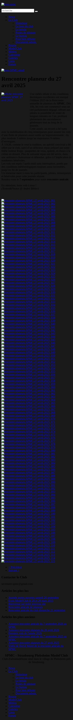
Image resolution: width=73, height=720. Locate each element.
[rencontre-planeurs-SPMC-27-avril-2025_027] (28, 282)
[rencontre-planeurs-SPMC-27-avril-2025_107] (28, 535)
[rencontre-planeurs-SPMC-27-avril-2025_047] (28, 346)
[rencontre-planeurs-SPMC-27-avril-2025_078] (28, 444)
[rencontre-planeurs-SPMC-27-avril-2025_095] (28, 497)
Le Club (13, 19)
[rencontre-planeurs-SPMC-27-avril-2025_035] (28, 308)
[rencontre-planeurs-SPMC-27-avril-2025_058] (28, 380)
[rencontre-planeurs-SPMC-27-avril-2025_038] (28, 317)
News (12, 16)
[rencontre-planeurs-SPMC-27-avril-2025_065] (28, 402)
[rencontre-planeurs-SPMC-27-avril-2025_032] (28, 298)
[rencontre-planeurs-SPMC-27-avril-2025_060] (28, 387)
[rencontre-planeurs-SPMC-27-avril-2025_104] (28, 526)
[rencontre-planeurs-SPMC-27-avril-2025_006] (28, 216)
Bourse (12, 45)
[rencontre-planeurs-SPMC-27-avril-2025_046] (28, 342)
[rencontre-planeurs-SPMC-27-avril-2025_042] (28, 330)
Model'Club (15, 48)
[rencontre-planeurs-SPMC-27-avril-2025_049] (28, 352)
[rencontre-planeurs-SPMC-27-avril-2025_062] (28, 393)
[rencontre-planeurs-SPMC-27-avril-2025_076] (28, 437)
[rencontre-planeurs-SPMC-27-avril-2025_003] (28, 206)
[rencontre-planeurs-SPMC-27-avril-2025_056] (28, 374)
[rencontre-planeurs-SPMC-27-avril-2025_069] (28, 415)
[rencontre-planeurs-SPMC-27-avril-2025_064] (28, 399)
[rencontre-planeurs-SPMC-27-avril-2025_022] (28, 266)
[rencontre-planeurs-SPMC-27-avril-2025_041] (28, 327)
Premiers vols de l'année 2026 (25, 633)
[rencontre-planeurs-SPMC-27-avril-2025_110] (28, 545)
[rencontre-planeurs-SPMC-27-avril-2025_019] (28, 257)
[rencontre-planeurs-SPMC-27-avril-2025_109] (28, 542)
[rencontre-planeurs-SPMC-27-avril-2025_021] (28, 263)
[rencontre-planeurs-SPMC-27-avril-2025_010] (28, 228)
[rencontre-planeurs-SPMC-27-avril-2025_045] (28, 339)
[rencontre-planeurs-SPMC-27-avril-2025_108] (28, 539)
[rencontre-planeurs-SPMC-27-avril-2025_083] (28, 459)
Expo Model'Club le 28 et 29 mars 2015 (31, 600)
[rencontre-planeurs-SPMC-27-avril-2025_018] (28, 254)
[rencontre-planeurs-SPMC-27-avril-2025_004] (28, 209)
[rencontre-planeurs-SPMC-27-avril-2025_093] (28, 491)
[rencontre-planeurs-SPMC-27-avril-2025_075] (28, 434)
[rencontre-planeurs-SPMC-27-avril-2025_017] (28, 251)
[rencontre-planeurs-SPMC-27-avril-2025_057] (28, 377)
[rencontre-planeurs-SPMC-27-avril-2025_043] (28, 333)
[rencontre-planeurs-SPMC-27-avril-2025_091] (28, 485)
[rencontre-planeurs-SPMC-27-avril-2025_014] (28, 241)
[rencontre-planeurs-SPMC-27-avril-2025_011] (28, 232)
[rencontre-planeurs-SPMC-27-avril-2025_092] (28, 488)
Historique (21, 23)
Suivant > (14, 570)
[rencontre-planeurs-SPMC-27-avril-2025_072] (28, 425)
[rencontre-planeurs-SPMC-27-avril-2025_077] (28, 440)
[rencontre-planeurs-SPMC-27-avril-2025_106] (28, 532)
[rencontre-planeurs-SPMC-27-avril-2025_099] (28, 510)
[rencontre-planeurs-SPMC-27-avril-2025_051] (28, 358)
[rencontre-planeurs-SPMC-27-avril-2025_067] (28, 409)
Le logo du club (24, 26)
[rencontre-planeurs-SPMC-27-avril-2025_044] (28, 336)
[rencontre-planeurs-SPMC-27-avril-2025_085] (28, 466)
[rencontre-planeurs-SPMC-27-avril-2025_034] (28, 304)
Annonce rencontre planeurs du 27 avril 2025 (34, 642)
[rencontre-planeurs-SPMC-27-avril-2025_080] (28, 450)
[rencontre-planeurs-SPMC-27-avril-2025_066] (28, 406)
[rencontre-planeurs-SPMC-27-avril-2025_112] (28, 551)
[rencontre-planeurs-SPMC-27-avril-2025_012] (28, 235)
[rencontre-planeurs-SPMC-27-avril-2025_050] (28, 355)
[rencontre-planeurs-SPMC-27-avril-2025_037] (28, 314)
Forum (12, 64)
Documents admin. (26, 42)
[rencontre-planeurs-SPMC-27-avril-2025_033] (28, 301)
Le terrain (21, 29)
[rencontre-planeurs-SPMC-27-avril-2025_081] (28, 453)
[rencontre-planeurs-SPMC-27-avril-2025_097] (28, 504)
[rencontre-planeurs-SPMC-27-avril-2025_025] (28, 276)
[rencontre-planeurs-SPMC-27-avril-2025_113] (28, 554)
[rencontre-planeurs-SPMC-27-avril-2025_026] (28, 279)
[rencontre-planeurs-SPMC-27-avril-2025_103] (28, 523)
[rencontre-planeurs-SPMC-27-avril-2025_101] (28, 516)
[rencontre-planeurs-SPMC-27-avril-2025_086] (28, 469)
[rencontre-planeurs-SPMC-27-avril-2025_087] (28, 472)
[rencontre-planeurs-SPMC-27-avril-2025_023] (28, 270)
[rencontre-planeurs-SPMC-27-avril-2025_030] (28, 292)
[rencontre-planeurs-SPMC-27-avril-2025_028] (28, 285)
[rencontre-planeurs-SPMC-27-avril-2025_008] (28, 222)
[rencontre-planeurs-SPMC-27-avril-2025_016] (28, 247)
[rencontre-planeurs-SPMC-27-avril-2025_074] (28, 431)
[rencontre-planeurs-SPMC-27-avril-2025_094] (28, 494)
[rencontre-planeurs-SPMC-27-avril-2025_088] (28, 475)
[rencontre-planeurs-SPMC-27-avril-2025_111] (28, 548)
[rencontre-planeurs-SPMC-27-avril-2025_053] (28, 365)
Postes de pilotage (26, 32)
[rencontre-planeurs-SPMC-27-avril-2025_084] (28, 463)
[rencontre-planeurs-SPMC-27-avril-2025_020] (28, 260)
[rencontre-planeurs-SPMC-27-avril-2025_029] (28, 289)
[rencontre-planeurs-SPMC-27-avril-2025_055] (28, 371)
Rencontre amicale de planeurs (26, 607)
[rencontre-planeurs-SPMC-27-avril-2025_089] (28, 478)
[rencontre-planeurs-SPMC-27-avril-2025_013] (28, 238)
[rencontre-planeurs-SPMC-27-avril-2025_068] (28, 412)
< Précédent (15, 567)
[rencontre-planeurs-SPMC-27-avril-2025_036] (28, 311)
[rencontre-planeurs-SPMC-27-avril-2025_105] (28, 529)
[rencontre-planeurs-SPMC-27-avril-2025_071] (28, 421)
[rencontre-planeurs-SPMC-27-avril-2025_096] (28, 501)
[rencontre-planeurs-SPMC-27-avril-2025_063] (28, 396)
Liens (12, 61)
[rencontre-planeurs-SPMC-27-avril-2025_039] (28, 320)
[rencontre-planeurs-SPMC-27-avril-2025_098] (28, 507)
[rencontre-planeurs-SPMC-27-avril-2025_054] (28, 368)
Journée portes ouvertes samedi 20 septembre (34, 597)
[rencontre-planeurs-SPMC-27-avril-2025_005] (28, 213)
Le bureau (21, 35)
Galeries (13, 57)
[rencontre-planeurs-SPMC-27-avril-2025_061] (28, 390)
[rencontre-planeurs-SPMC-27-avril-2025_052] (28, 361)
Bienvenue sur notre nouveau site (27, 603)
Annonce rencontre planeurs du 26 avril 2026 (34, 630)
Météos (13, 51)
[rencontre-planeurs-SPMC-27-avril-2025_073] (28, 428)
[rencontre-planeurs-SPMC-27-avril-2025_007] (28, 219)
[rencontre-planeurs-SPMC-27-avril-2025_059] (28, 383)
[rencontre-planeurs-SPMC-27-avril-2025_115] (28, 561)
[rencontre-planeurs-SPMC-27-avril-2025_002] (28, 203)
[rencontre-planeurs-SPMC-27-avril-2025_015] (28, 244)
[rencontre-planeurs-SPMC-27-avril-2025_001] (28, 200)
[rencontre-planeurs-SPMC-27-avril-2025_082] (28, 456)
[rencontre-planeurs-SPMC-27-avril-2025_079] (28, 447)
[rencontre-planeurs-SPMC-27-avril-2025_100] (28, 513)
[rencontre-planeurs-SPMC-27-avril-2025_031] (28, 295)
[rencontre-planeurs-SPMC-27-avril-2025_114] (28, 558)
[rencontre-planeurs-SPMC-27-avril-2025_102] (28, 520)
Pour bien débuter (25, 38)
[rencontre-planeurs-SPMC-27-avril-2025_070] (28, 418)
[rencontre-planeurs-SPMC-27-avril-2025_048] (28, 349)
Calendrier (14, 54)
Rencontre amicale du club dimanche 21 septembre (37, 610)
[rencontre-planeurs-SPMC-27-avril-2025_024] (28, 273)
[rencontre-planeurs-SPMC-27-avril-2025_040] (28, 323)
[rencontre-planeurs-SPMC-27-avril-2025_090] (28, 482)
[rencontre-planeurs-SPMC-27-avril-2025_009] (28, 225)
